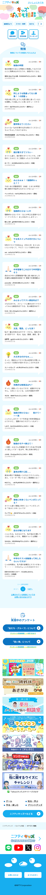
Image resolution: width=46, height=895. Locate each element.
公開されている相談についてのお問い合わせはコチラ (23, 595)
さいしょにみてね (36, 2)
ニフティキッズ (7, 826)
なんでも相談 (19, 826)
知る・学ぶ (33, 801)
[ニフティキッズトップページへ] (10, 2)
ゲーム (9, 801)
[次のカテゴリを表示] (41, 23)
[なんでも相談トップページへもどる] (23, 12)
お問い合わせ (13, 875)
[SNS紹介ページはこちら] (23, 842)
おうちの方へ (33, 875)
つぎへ (30, 589)
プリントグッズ (35, 804)
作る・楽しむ (12, 804)
